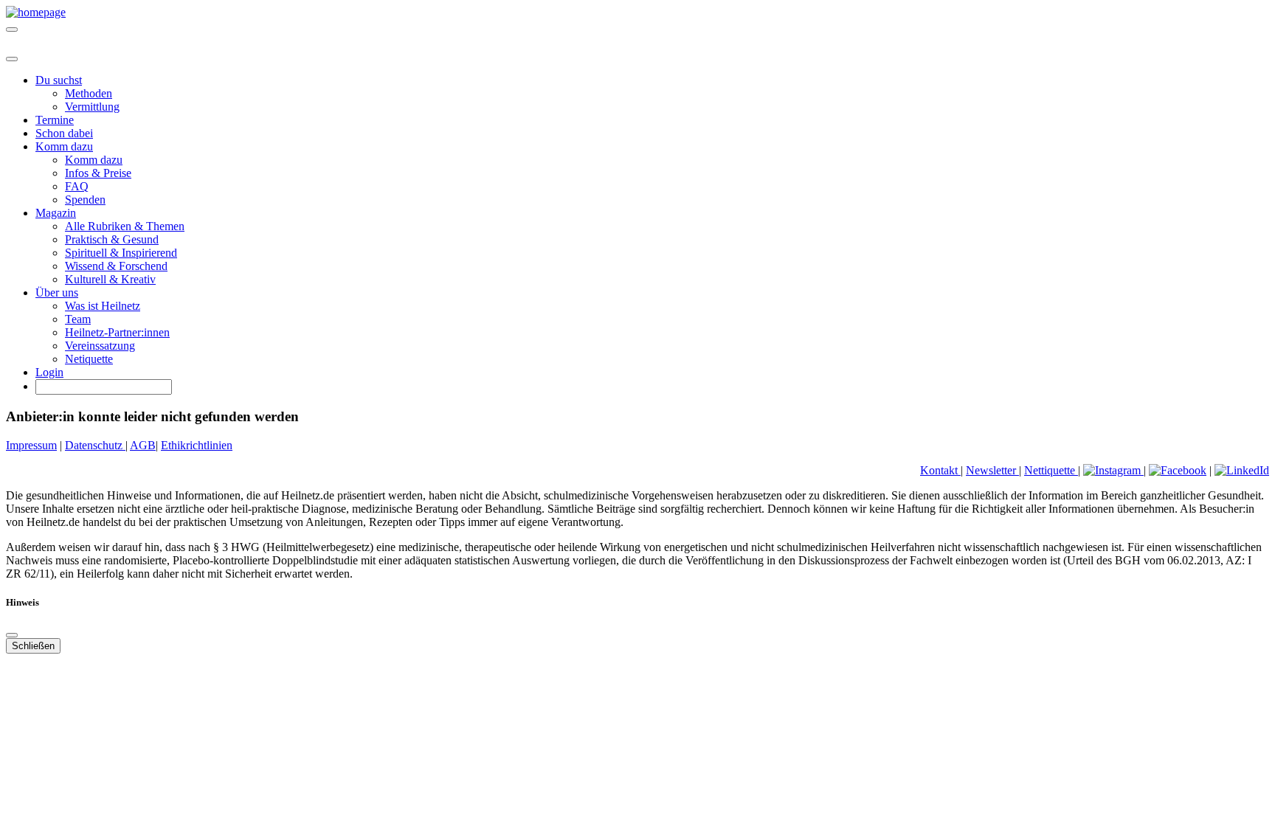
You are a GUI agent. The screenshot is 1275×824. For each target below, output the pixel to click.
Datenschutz (95, 445)
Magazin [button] (55, 213)
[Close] (12, 59)
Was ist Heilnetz (102, 306)
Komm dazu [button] (64, 146)
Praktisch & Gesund (112, 239)
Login (49, 372)
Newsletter (992, 470)
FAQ (77, 186)
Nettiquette (1051, 470)
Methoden (88, 93)
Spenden (85, 199)
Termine (54, 120)
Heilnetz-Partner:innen (117, 332)
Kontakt (940, 470)
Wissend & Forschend (116, 266)
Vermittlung (92, 106)
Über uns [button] (56, 292)
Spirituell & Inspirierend (121, 252)
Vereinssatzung (100, 345)
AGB (143, 445)
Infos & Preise (98, 173)
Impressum (31, 445)
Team (78, 319)
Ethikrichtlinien (196, 445)
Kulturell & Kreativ (110, 279)
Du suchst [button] (58, 80)
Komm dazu (93, 159)
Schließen (33, 645)
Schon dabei (64, 133)
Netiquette (89, 359)
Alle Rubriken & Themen (124, 226)
